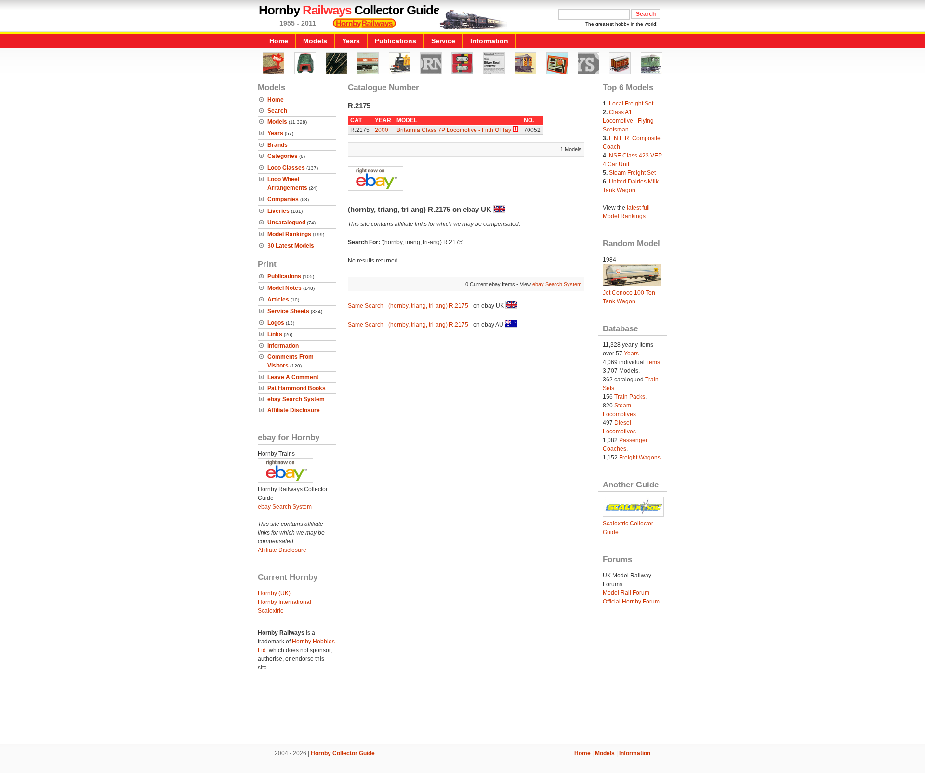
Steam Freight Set (632, 173)
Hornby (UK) (274, 593)
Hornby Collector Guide (343, 753)
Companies (283, 199)
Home (278, 41)
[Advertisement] (462, 711)
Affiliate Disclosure (293, 410)
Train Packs (629, 396)
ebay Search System (296, 399)
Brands (277, 145)
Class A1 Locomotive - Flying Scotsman (628, 121)
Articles (278, 299)
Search (277, 110)
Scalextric (270, 610)
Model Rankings (289, 234)
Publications (395, 41)
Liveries (278, 211)
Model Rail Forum (626, 593)
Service (443, 41)
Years (351, 41)
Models (315, 41)
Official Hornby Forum (631, 601)
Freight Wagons (640, 457)
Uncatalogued (286, 222)
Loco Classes (286, 167)
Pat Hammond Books (296, 388)
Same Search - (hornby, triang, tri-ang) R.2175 (408, 305)
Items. (653, 362)
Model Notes (284, 288)
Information (489, 41)
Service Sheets (288, 311)
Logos (275, 322)
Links (274, 334)
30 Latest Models (290, 245)
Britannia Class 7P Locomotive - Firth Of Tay (453, 130)
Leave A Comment (292, 377)
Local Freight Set (631, 103)
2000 (381, 130)
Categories (282, 156)
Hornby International (284, 602)
